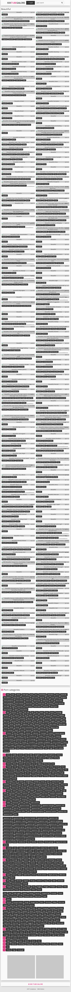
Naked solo (60, 144)
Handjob (20, 790)
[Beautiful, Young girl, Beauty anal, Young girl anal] (52, 106)
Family (51, 767)
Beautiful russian (20, 200)
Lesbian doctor (22, 185)
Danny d (59, 755)
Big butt (35, 730)
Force (63, 767)
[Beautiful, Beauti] (52, 24)
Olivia (61, 93)
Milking (6, 866)
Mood (62, 32)
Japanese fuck (30, 839)
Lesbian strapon (8, 851)
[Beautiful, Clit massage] (18, 66)
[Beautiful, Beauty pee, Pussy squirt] (18, 458)
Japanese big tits (8, 821)
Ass (36, 694)
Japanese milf (56, 808)
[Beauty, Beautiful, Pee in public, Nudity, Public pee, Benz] (18, 401)
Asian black (16, 697)
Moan (16, 625)
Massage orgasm (21, 398)
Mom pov (24, 872)
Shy (5, 926)
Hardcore (11, 658)
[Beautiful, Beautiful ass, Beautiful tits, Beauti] (18, 152)
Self (53, 923)
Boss (36, 718)
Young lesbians (47, 88)
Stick (57, 585)
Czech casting (58, 748)
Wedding (54, 944)
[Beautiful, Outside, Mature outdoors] (18, 249)
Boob (22, 730)
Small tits (46, 920)
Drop (44, 164)
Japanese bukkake (60, 836)
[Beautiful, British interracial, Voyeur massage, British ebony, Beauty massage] (18, 416)
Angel (13, 706)
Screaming (11, 164)
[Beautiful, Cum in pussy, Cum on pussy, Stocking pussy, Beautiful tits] (52, 291)
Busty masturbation (27, 727)
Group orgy (22, 324)
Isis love (11, 492)
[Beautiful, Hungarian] (52, 182)
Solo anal (23, 923)
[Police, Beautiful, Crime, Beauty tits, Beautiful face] (52, 297)
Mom (8, 860)
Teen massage (46, 236)
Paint (56, 538)
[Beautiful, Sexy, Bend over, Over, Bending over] (52, 172)
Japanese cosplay (21, 821)
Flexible (51, 770)
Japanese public (8, 827)
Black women (52, 626)
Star (37, 923)
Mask (10, 663)
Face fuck (15, 227)
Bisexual (47, 718)
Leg (40, 851)
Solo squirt (46, 419)
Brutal (44, 263)
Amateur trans (54, 319)
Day (14, 549)
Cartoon (28, 733)
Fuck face (21, 227)
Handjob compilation (56, 793)
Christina (50, 309)
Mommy (55, 866)
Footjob (9, 767)
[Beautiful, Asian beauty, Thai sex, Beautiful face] (52, 613)
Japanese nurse (32, 821)
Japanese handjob (30, 818)
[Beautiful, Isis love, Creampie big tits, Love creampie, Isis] (18, 489)
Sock (39, 917)
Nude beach (55, 554)
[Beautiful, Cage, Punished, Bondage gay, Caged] (52, 410)
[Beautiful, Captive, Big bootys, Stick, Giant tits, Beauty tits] (52, 583)
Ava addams (7, 697)
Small (60, 911)
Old (8, 881)
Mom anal (7, 869)
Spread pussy (12, 592)
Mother (36, 860)
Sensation (45, 103)
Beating (23, 441)
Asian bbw (20, 706)
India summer (35, 802)
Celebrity (57, 736)
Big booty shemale (48, 450)
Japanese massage (48, 805)
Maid (55, 863)
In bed (10, 103)
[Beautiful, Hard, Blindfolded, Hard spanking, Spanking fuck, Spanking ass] (18, 210)
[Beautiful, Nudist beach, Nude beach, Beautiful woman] (52, 552)
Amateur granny (13, 371)
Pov (22, 889)
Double (6, 758)
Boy (11, 715)
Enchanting (50, 128)
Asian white (62, 213)
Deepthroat (5, 450)
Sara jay (34, 914)
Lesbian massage (20, 851)
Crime (49, 299)
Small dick (18, 487)
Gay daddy (10, 782)
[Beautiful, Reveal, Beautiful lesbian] (52, 588)
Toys (23, 935)
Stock (22, 926)
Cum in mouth (56, 742)
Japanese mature (46, 398)
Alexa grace (54, 706)
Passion (28, 580)
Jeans (15, 814)
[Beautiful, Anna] (52, 484)
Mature (38, 398)
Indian (38, 287)
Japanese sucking (47, 836)
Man (15, 445)
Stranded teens (51, 256)
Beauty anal (53, 108)
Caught (45, 595)
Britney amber (24, 409)
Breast (44, 195)
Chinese (9, 733)
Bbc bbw (62, 232)
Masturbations (23, 246)
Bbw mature (53, 724)
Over (55, 174)
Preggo (46, 886)
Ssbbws (16, 526)
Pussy (16, 889)
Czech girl (61, 14)
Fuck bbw (11, 496)
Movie (25, 866)
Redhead (20, 905)
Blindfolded (16, 213)
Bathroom (43, 730)
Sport (29, 917)
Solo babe (19, 638)
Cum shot (26, 335)
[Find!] (62, 3)
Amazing (53, 329)
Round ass (53, 462)
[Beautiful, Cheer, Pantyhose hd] (52, 62)
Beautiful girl (46, 569)
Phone (39, 889)
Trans (41, 929)
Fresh (10, 324)
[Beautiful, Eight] (52, 280)
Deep (34, 758)
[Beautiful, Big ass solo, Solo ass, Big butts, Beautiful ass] (52, 177)
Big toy (26, 638)
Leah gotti (37, 854)
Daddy (14, 755)
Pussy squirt (19, 460)
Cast (44, 610)
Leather (30, 851)
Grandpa (36, 782)
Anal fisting (42, 694)
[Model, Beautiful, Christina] (52, 307)
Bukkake (61, 715)
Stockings (60, 908)
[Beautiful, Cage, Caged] (52, 504)
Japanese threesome (34, 836)
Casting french (61, 329)
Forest (53, 544)
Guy (10, 615)
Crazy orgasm (61, 419)
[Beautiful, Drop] (52, 162)
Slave (18, 911)
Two (10, 477)
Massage (14, 860)
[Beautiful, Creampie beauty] (18, 71)
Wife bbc (36, 944)
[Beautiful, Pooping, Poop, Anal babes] (52, 572)
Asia (48, 697)
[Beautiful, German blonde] (18, 646)
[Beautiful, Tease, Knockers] (52, 438)
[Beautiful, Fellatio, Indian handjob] (52, 465)
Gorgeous (45, 113)
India (21, 802)
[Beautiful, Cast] (52, 608)
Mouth (14, 869)
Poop (50, 574)
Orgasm (25, 881)
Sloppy (10, 538)
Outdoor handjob (48, 159)
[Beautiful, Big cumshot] (18, 427)
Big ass (17, 715)
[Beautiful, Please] (52, 598)
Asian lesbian (26, 697)
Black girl (45, 526)
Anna (44, 487)
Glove (20, 785)
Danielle (11, 179)
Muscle (59, 860)
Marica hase (32, 866)
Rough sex (11, 149)
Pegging (39, 886)
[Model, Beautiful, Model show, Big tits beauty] (18, 557)
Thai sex (53, 615)
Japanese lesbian (24, 805)
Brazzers (14, 712)
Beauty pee (12, 460)
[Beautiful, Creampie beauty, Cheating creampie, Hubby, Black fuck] (52, 187)
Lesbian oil (46, 93)
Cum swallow (30, 748)
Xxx (8, 947)
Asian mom (41, 703)
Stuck (10, 511)
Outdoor (11, 625)
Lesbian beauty (54, 93)
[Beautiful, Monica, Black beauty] (52, 374)
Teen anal (33, 932)
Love (13, 854)
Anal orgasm (46, 673)
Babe (58, 721)
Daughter (37, 755)
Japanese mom (36, 805)
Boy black (17, 386)
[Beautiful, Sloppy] (18, 535)
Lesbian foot (44, 848)
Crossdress (32, 742)
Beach (42, 715)
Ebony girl (54, 569)
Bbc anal (11, 409)
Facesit (14, 779)
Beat (10, 441)
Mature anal (41, 863)
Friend (39, 773)
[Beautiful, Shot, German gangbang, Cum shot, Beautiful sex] (18, 332)
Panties (25, 893)
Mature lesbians (47, 431)
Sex (21, 914)
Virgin (8, 941)
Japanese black (25, 808)
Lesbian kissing (46, 854)
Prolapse (52, 886)
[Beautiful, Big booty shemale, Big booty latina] (52, 448)
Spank (28, 908)
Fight (36, 770)
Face (10, 227)
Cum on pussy (55, 294)
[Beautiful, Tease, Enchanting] (52, 126)
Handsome (39, 790)
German (13, 785)
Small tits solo (51, 144)
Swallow (45, 917)
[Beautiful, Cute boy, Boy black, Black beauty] (18, 384)
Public (28, 886)
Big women (61, 626)
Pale (14, 144)
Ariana (53, 314)
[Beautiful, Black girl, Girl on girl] (52, 524)
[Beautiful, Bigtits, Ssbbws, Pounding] (18, 524)
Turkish (31, 929)
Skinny (31, 911)
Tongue (6, 935)
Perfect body (46, 329)
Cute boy (11, 386)
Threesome (7, 932)
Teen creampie (31, 935)
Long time (55, 371)
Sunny (10, 549)
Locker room (17, 482)
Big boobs (28, 721)
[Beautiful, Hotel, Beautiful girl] (52, 675)
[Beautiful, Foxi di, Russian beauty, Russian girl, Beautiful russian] (52, 18)
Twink (40, 935)
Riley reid (12, 905)
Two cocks (54, 673)
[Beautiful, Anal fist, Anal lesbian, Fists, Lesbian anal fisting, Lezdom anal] (18, 92)
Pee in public (17, 403)
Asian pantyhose (9, 700)
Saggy (14, 917)
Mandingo (52, 860)
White (47, 944)
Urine (10, 366)
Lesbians (35, 848)
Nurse (14, 875)
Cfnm (49, 739)
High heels (57, 790)
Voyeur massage (23, 419)
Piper (10, 306)
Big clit (6, 724)
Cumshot (63, 739)
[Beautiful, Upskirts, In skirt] (18, 62)
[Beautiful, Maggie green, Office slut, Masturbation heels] (52, 475)
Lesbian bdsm (21, 854)
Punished (49, 413)
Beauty (4, 403)
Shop (5, 920)
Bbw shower (46, 631)
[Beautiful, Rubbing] (18, 326)
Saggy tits (31, 923)
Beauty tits (19, 159)
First (66, 770)
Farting (26, 770)
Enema (9, 764)
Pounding (21, 526)
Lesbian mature (57, 431)
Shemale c (22, 625)
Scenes (23, 179)
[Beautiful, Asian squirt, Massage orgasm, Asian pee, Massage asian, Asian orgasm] (18, 395)
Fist (46, 767)
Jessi (57, 580)
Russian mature (18, 902)
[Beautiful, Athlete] (18, 608)
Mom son (44, 860)
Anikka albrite (18, 602)
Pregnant (4, 39)
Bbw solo (6, 721)
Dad (26, 755)
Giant (21, 278)
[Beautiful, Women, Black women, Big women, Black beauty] (52, 623)
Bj (22, 715)
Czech (25, 736)
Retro (41, 902)
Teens (12, 935)
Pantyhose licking (27, 602)
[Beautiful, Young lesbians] (52, 86)
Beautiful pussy (60, 59)
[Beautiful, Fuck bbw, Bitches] (18, 494)
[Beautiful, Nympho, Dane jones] (52, 147)
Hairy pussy (46, 482)
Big (26, 715)
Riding (54, 902)
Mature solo (47, 866)
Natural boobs (62, 220)
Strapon (12, 911)
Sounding (45, 371)
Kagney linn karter (61, 842)
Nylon (8, 875)
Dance (9, 755)
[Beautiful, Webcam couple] (18, 618)
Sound (61, 371)
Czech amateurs (60, 544)
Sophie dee (7, 923)
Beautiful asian (47, 74)
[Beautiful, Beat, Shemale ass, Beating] (18, 438)
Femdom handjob (9, 776)
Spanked (24, 911)
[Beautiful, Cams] (18, 167)
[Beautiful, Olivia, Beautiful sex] (52, 343)
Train (65, 932)
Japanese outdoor (20, 836)
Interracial (15, 802)
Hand (18, 793)
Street (63, 917)
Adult (24, 80)
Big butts (59, 179)
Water (60, 944)
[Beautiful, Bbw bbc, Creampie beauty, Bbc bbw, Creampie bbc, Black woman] (52, 228)
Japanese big (44, 833)
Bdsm (20, 712)
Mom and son (8, 863)
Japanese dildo (13, 580)
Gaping (43, 787)
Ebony (15, 764)
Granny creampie (34, 787)
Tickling (47, 929)
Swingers (57, 917)
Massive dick (59, 564)
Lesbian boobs (17, 306)
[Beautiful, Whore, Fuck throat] (52, 389)
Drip (58, 462)
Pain (10, 893)
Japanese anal (6, 469)
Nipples (6, 878)
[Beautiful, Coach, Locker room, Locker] (18, 480)
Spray (54, 207)
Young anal (12, 358)
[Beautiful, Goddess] (18, 629)
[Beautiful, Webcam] (18, 670)
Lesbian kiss (24, 857)
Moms (19, 866)
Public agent (17, 893)
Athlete (10, 610)
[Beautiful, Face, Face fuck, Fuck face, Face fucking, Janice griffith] (18, 223)
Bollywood (51, 287)
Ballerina (25, 724)
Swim (44, 200)
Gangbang (29, 782)
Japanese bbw (36, 808)
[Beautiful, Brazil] (18, 111)
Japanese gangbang (56, 821)
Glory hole (64, 785)
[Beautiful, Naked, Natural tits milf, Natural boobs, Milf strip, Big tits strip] (52, 217)
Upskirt (9, 938)
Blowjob (48, 715)
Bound (6, 727)
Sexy (44, 174)
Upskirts (11, 64)
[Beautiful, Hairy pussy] (52, 480)
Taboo (64, 929)
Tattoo (21, 932)
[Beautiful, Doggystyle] (52, 302)
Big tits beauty (25, 559)
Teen (8, 929)
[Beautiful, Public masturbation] (18, 234)
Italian (27, 802)
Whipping (29, 944)
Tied (43, 932)
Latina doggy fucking (14, 350)
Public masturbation (14, 236)
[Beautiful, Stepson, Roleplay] (52, 499)
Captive (45, 585)
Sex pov (11, 602)
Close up (6, 751)
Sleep (22, 908)
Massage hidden (62, 207)
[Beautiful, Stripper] (52, 603)
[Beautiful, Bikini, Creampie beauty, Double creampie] (52, 443)
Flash (31, 770)
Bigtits (10, 526)
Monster (33, 863)
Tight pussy (60, 935)
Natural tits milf (52, 220)
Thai (25, 929)
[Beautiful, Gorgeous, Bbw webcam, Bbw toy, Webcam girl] (52, 111)
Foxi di (45, 21)
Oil (49, 881)
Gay (16, 782)
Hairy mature (61, 796)
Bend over (50, 174)
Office (12, 881)
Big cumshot (12, 429)
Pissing (59, 886)
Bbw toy (61, 113)
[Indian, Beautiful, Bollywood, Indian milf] (52, 285)
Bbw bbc (45, 232)
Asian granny (55, 697)
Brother (46, 721)
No (50, 371)
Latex (15, 848)
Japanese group (19, 827)
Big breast (20, 511)
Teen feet (52, 340)
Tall (36, 929)
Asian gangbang (8, 703)
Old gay (32, 881)
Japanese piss (8, 824)
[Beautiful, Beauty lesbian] (18, 540)
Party (65, 886)
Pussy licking (13, 896)
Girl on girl (52, 526)
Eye (9, 159)
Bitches (17, 496)
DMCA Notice (40, 989)
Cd (4, 736)
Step (40, 914)
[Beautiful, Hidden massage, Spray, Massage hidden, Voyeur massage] (52, 204)
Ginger (19, 592)
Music (40, 866)
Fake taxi (45, 496)
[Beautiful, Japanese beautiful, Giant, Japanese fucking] (18, 275)
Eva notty (28, 764)
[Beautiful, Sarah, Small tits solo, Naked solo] (52, 142)
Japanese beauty (57, 134)
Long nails (7, 854)
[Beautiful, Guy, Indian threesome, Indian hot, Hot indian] (18, 613)
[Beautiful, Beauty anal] (18, 552)
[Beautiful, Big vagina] (18, 290)
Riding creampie (58, 424)
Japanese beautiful (13, 21)
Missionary (38, 869)
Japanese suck (19, 839)
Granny (21, 782)
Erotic (55, 200)
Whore (45, 391)
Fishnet (52, 776)
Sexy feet (45, 340)
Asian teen (29, 703)
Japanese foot (62, 811)
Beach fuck (20, 549)
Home (13, 796)
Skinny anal (60, 923)
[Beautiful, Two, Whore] (18, 475)
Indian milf (58, 287)
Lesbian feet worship (49, 851)
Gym (50, 785)
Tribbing (49, 932)
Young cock (28, 358)
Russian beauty (52, 21)
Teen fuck (11, 200)
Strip (49, 923)
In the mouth (52, 559)
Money (26, 863)
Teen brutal (60, 263)
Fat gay (61, 773)
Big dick (13, 721)
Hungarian (45, 184)
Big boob (28, 730)
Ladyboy (21, 848)
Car (52, 736)
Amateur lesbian (13, 246)
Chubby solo (24, 284)
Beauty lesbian (13, 543)
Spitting (52, 59)
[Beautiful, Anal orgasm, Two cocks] (52, 670)
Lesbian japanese (40, 857)
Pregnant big (45, 893)
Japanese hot (19, 833)
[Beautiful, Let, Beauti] (18, 137)
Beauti (44, 26)
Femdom (27, 767)
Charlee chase (12, 263)
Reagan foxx (34, 902)
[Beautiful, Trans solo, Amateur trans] (52, 317)
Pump (20, 896)
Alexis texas (36, 700)
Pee (24, 886)
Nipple (20, 875)
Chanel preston (19, 739)
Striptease (38, 920)
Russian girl (61, 21)
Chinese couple (61, 745)
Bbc (32, 712)
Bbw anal (15, 718)
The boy (45, 559)
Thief (60, 932)
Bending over (62, 174)
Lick (35, 851)
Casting (19, 736)
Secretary (11, 920)
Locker (24, 482)
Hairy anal (36, 796)
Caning (47, 736)
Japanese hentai (8, 836)
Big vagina (11, 292)
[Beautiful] (18, 12)
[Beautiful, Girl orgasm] (18, 433)
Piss (33, 886)
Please (44, 600)
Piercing (27, 889)
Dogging (49, 758)
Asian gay (25, 694)
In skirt (16, 64)
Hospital (37, 793)
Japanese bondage (48, 830)
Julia (28, 811)
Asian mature (20, 700)
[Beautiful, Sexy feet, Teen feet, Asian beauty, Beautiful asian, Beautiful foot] (52, 337)
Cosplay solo (57, 533)
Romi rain (61, 902)
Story (34, 917)
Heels (14, 790)
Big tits (31, 715)
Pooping (45, 574)
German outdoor (53, 595)
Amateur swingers (27, 506)
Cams (10, 169)
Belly (31, 724)
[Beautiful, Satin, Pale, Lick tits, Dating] (18, 142)
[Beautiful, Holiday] (52, 322)
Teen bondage (51, 263)
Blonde (37, 724)
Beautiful (4, 14)
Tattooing (17, 179)
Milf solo (62, 866)
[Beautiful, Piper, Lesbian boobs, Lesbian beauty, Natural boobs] (18, 302)
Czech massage (31, 739)
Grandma (6, 785)
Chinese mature (8, 739)
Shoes (55, 911)
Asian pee (29, 398)
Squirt (39, 908)
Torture (15, 932)
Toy (39, 932)
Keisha (16, 409)
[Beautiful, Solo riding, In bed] (18, 519)
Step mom (7, 917)
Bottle (11, 727)
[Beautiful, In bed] (18, 101)
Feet (33, 767)
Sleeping (45, 908)
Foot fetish (43, 770)
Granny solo (15, 787)
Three (55, 932)
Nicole (34, 875)
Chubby (41, 736)
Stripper (45, 605)
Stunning (45, 54)
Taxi (58, 929)
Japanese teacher (51, 811)
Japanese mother (25, 830)
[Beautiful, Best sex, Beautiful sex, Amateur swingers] (18, 504)
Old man (18, 881)
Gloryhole (6, 787)
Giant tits (62, 585)
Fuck (61, 770)
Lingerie (29, 854)
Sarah (10, 27)
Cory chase (39, 748)
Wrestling (21, 944)
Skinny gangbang (13, 125)
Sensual (16, 516)
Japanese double (9, 833)
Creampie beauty (13, 74)
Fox (40, 776)
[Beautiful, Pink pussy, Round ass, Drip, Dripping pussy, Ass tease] (52, 459)
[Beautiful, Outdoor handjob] (52, 157)
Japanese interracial (55, 833)
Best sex (11, 506)
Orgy (45, 881)
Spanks (18, 920)
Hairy (26, 790)
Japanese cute (60, 830)
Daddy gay (27, 758)
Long (31, 857)
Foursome (7, 779)
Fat (5, 770)
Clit (19, 742)
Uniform (15, 938)
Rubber (6, 905)
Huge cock (7, 799)
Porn (5, 893)
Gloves (26, 785)
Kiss (28, 842)
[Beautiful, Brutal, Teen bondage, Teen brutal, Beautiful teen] (52, 260)
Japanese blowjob (56, 827)
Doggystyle (46, 304)
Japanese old (7, 818)
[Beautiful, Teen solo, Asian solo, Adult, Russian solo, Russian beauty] (18, 77)
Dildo (30, 755)
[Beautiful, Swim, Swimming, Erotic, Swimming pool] (52, 198)
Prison (60, 893)
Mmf (45, 869)
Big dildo (18, 724)
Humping (24, 799)
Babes (50, 730)
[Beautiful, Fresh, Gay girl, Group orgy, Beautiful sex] (18, 322)
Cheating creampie (59, 190)
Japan (15, 805)
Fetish (33, 773)
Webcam (11, 673)
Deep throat (18, 758)
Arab (31, 694)
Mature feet (32, 872)
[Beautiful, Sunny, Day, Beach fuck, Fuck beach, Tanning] (18, 547)
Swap (16, 926)
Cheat (41, 745)
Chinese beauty (50, 745)
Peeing (31, 893)
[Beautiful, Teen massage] (52, 234)
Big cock (30, 718)
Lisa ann (28, 848)
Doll (11, 758)
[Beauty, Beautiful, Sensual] (18, 514)
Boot (34, 721)
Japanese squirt (43, 821)
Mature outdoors (19, 251)
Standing (30, 920)
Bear (46, 712)
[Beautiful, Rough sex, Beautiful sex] (18, 147)
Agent (16, 709)
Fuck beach (27, 549)
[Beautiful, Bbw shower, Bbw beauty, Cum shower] (52, 629)
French (18, 773)
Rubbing (11, 329)
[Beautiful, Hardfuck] (52, 47)
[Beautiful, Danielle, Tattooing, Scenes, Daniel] (18, 177)
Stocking (52, 908)
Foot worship (12, 770)
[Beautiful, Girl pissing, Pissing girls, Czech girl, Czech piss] (52, 12)
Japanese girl (31, 824)
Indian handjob (52, 467)
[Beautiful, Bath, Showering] (18, 389)
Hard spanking (25, 213)
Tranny (53, 929)
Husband (52, 796)
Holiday (45, 324)
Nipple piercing (52, 875)
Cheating (55, 739)
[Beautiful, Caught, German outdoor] (52, 593)
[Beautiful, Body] (52, 547)
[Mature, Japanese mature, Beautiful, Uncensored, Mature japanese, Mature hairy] (52, 395)
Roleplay (52, 225)
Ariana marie (46, 314)
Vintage (14, 941)
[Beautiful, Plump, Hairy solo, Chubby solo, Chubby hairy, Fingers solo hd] (18, 281)
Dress (25, 761)
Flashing (45, 776)
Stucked (27, 511)
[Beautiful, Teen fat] (52, 405)
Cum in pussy (46, 294)
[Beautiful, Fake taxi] (52, 494)
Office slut (54, 477)
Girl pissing (46, 14)
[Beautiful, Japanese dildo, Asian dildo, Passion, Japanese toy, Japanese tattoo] (18, 577)
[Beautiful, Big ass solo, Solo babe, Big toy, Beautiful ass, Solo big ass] (18, 635)
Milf (3, 566)
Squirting (37, 911)
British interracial (13, 419)
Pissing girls (53, 14)
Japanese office (20, 811)
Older (54, 881)
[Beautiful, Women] (52, 331)
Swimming (50, 200)
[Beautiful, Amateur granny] (18, 369)
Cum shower (62, 631)
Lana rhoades (8, 857)
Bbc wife (26, 712)
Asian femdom (8, 709)
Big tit (16, 730)
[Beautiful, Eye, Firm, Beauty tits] (18, 157)
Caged (64, 413)
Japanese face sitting (32, 833)
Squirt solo (53, 419)
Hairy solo (16, 284)
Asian (13, 694)
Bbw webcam (53, 113)
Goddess (11, 631)
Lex (9, 273)
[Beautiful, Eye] (18, 172)
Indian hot (26, 615)
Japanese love (21, 469)
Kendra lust (22, 842)
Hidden (32, 790)
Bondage (58, 712)
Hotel (44, 677)
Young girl (45, 108)
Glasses (56, 785)
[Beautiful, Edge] (52, 634)
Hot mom (45, 793)
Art (35, 703)
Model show (17, 559)
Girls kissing (63, 580)
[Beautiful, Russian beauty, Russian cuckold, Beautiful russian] (52, 41)
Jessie (52, 580)
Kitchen (34, 842)
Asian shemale (59, 703)
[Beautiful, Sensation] (52, 101)
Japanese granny (42, 818)
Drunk (44, 755)
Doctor (20, 755)
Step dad (10, 926)
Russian (9, 902)
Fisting (20, 767)
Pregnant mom (19, 39)
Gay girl (15, 324)
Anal (8, 694)
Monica (45, 376)
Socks (5, 914)
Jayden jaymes (12, 185)
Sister (34, 908)
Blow (47, 727)
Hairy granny (16, 799)
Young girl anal (62, 108)
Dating (24, 144)
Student (6, 911)
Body (44, 549)
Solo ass (53, 179)
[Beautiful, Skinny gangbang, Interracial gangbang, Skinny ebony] (18, 121)
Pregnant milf (27, 39)
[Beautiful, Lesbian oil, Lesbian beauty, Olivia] (52, 91)
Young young (19, 358)
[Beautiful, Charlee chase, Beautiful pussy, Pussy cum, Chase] (18, 260)
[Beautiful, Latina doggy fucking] (18, 348)
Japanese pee (53, 824)
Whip (42, 944)
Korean (9, 842)
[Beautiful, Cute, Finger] (18, 453)
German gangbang (18, 335)
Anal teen (46, 706)
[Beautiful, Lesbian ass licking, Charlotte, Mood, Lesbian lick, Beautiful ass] (52, 29)
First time (11, 773)
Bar (64, 718)
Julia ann (16, 808)
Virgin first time (17, 27)
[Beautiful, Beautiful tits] (52, 137)
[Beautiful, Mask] (18, 661)
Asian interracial (47, 213)
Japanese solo (53, 818)
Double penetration (9, 761)
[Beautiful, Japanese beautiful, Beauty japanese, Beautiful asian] (18, 18)
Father (20, 770)
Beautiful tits (46, 139)
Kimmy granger (49, 842)
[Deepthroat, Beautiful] (18, 448)
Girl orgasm (12, 436)
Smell (19, 917)
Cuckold (50, 733)
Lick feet (16, 857)
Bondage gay (57, 413)
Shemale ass (16, 441)
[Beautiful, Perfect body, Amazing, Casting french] (52, 326)
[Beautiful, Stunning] (52, 52)
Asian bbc (64, 694)
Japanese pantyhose (38, 811)
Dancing (56, 758)
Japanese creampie (19, 824)
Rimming (48, 902)
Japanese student (31, 827)
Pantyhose (17, 886)
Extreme (21, 764)
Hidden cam (44, 796)
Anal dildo (7, 706)
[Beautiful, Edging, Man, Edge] (18, 443)
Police (38, 299)
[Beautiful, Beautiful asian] (52, 71)
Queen (9, 899)
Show (10, 118)
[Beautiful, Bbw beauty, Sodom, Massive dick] (52, 562)
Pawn (44, 896)
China (15, 733)
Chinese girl (19, 745)
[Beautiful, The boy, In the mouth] (52, 557)
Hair (48, 59)
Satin (10, 144)
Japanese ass (63, 824)
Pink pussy (45, 462)
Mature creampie (61, 869)
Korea (15, 842)
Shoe (45, 914)
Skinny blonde (46, 268)
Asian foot (46, 700)
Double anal (41, 758)
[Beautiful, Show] (18, 116)
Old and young (16, 884)
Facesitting (40, 767)
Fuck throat (51, 391)
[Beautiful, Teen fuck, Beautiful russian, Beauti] (18, 198)
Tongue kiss (15, 566)
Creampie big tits (19, 492)
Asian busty (28, 706)
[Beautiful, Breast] (52, 193)
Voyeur (20, 941)
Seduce (41, 926)
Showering (15, 391)
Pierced (45, 386)
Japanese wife (46, 808)
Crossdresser (33, 736)
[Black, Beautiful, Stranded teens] (52, 254)
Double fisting (33, 761)
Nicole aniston (42, 875)
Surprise (55, 213)
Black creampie (8, 730)
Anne (57, 694)
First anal (27, 776)
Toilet (20, 929)
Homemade (48, 790)
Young (8, 950)
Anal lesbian (18, 95)
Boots (52, 712)
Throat (18, 935)
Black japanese (56, 718)
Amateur (63, 697)
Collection (35, 733)
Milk (20, 860)
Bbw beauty (46, 564)
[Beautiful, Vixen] (52, 81)
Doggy (19, 761)
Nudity (24, 403)
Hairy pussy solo (54, 643)
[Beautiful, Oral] (18, 203)
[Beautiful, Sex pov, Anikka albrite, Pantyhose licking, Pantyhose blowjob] (18, 599)
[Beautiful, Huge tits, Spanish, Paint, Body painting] (52, 535)
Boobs (40, 721)
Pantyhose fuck (8, 889)
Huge (63, 790)
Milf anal (51, 869)
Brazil (10, 113)
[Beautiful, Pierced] (52, 384)
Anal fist (11, 95)
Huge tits (45, 538)
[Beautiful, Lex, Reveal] (18, 271)
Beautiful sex (12, 49)
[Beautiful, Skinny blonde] (52, 266)
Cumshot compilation (31, 745)
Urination (15, 366)
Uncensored (62, 398)
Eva (34, 764)
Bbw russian (54, 352)
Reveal (14, 273)
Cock (22, 748)
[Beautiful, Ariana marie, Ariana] (52, 312)
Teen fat (45, 408)
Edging (10, 445)
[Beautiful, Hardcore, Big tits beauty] (18, 656)
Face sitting (46, 773)
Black (38, 256)
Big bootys (51, 585)
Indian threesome (17, 615)
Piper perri (38, 896)
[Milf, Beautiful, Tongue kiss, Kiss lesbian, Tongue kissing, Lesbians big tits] (18, 562)
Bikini (44, 445)
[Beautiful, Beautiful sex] (18, 47)
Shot (10, 335)
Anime (18, 694)
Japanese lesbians (44, 827)
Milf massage (15, 872)
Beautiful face (61, 615)
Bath (10, 391)
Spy (10, 914)
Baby (41, 718)
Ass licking (50, 703)
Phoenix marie (28, 896)
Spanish (52, 538)
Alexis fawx (59, 700)
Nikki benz (62, 875)
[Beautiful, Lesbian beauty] (18, 379)
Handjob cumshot (48, 69)
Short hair (15, 923)
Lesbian (9, 848)
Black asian (62, 724)
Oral (10, 205)
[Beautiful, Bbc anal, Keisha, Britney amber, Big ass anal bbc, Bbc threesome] (18, 406)
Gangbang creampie (41, 785)
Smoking (51, 914)
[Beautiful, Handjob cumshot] (52, 66)
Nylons (12, 878)
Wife (8, 944)
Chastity (24, 742)
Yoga (14, 950)
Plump (10, 284)
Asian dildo (21, 580)
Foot (14, 767)
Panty (5, 896)
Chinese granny (59, 733)
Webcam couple (13, 620)
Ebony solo (46, 653)
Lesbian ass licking (48, 32)
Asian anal (35, 697)
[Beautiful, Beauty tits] (52, 656)
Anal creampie (19, 703)
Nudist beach (46, 554)
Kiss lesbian (23, 566)
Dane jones (52, 149)
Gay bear (61, 787)
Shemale (9, 908)
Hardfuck (45, 49)
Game (31, 785)
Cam (46, 748)
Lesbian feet (53, 848)
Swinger (15, 914)
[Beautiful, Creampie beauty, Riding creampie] (52, 422)
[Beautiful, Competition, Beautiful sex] (18, 86)
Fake (56, 770)
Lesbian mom (57, 854)
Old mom (60, 881)
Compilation (11, 736)
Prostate (53, 893)
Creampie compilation (43, 742)
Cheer (44, 64)
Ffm (23, 773)
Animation (51, 694)
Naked (44, 220)
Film (5, 773)
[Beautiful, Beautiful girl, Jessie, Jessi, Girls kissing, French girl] (52, 577)
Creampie (43, 733)
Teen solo (11, 80)
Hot (30, 796)
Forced (57, 767)
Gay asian (24, 787)
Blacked (6, 715)
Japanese (9, 805)
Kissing (40, 842)
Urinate (22, 366)
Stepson (45, 501)
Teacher (14, 929)
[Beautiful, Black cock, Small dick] (18, 484)
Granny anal (55, 782)
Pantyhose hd (51, 64)
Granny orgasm (51, 787)
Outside (11, 251)
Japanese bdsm (47, 134)
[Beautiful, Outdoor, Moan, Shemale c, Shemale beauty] (18, 623)
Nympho (45, 149)
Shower (58, 914)
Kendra (6, 845)
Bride (36, 715)
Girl (62, 782)
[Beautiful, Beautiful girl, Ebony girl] (52, 567)
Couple (12, 745)
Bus (37, 712)
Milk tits (20, 869)
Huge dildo (12, 793)
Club (17, 748)
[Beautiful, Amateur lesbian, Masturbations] (18, 244)
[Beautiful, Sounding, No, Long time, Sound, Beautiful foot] (52, 369)
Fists (24, 95)
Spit (44, 59)
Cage (44, 413)
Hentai (9, 790)
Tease (44, 128)
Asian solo (18, 80)
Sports (57, 920)
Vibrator (27, 941)
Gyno (48, 782)
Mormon (6, 872)
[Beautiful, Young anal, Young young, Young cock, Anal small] (18, 355)
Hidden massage (47, 207)
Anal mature (23, 709)
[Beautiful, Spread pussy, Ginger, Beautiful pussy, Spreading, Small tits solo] (18, 589)
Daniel (28, 179)
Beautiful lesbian (52, 590)
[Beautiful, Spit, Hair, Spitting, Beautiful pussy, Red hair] (52, 57)
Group (43, 782)
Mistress (12, 866)
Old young (7, 884)
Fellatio (45, 467)
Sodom (53, 564)
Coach (10, 482)
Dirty (40, 761)
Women (45, 334)
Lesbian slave (62, 851)
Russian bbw (46, 352)
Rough (27, 902)
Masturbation (18, 863)
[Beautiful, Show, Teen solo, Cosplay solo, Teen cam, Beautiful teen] (52, 530)
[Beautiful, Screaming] (18, 162)
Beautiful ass (12, 154)
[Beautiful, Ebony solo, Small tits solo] (52, 651)
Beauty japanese (24, 21)
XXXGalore (16, 2)
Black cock (11, 487)
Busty (42, 727)
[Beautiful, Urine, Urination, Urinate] (18, 364)
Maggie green (46, 477)
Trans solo (46, 319)
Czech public (46, 544)
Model (38, 309)
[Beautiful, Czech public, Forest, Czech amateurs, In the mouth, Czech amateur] (52, 541)
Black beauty (51, 376)
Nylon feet (27, 875)
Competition (12, 88)
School (49, 911)
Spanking (16, 908)
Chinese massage (9, 748)
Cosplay (21, 733)
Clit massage (12, 69)
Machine (49, 863)
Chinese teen (41, 739)
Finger (14, 455)
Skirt (52, 920)
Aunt (52, 700)
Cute (10, 455)
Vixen (44, 83)
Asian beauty (59, 340)
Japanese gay (8, 808)
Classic (65, 742)
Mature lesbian (28, 869)
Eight (44, 283)
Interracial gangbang (24, 125)
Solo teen (34, 926)
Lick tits (19, 144)
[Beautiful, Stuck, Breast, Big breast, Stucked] (18, 509)
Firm (13, 159)
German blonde (13, 648)
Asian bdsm (37, 706)
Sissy (43, 911)
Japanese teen (8, 814)
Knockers (50, 441)
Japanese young (8, 839)
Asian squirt (12, 398)
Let (9, 139)
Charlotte (57, 32)
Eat (53, 764)
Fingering (34, 776)
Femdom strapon (62, 776)
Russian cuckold (57, 44)
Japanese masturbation (11, 830)
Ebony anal (46, 764)
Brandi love (7, 718)
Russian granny (29, 905)
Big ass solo (46, 179)
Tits (26, 932)
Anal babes (57, 574)
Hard (10, 213)
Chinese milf (7, 742)
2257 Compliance (31, 989)
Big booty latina (58, 450)
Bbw (8, 712)
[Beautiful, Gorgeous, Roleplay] (52, 223)
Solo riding (12, 521)
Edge (19, 445)
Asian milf (28, 700)
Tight (53, 935)
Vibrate (33, 941)
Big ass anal (54, 727)
